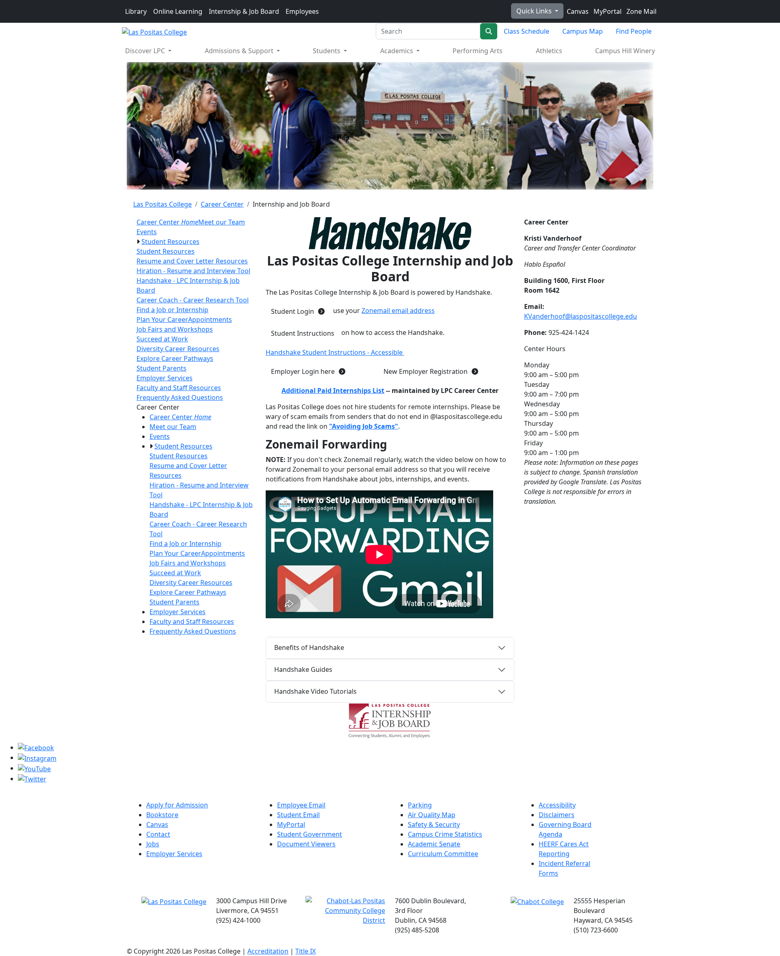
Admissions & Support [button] (240, 50)
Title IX (305, 951)
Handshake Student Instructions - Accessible (335, 352)
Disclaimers (556, 814)
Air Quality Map (431, 814)
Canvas (577, 11)
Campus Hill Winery (625, 50)
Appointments (210, 319)
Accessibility (557, 805)
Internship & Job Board (244, 11)
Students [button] (327, 50)
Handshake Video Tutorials (315, 691)
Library (136, 11)
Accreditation (267, 951)
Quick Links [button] (534, 10)
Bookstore (162, 814)
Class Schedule (526, 31)
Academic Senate (434, 843)
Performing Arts (478, 50)
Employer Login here (303, 371)
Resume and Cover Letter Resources (192, 261)
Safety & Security (434, 824)
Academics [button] (397, 50)
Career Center (222, 204)
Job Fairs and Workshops (174, 329)
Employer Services (164, 377)
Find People (634, 31)
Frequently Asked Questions (179, 397)
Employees (302, 11)
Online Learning (177, 11)
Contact (158, 834)
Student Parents (161, 368)
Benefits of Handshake (309, 647)
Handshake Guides (303, 669)
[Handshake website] (390, 233)
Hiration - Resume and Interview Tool (193, 270)
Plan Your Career (162, 319)
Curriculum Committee (443, 853)
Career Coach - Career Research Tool (192, 300)
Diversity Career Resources (177, 348)
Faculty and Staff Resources (178, 387)
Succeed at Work (162, 338)
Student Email (298, 814)
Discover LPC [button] (146, 50)
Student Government (309, 834)
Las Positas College (162, 204)
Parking (420, 805)
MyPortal (607, 11)
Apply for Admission (177, 805)
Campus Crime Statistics (445, 834)
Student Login (292, 311)
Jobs (152, 843)
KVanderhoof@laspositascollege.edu (580, 316)
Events (146, 231)
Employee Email (301, 805)
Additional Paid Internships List (333, 390)
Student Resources (170, 241)
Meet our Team (221, 222)
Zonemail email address (398, 310)
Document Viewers (306, 843)
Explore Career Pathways (174, 358)
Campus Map (582, 31)
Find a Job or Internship (172, 309)
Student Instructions (302, 333)
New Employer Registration (426, 371)
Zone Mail (640, 11)
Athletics (549, 50)
